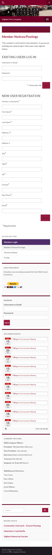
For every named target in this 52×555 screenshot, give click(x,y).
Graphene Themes (19, 552)
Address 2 (6, 143)
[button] (6, 428)
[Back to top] (46, 549)
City (4, 153)
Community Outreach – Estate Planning (22, 525)
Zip (4, 174)
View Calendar (41, 429)
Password (6, 73)
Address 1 (6, 132)
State (4, 163)
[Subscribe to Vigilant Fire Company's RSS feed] (3, 2)
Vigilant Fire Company (11, 19)
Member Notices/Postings (14, 247)
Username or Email (9, 63)
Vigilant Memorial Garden (16, 536)
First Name (7, 111)
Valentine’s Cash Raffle (14, 531)
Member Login (20, 30)
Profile (6, 258)
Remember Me (36, 85)
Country (5, 184)
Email (4, 205)
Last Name (7, 122)
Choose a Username (11, 101)
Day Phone (7, 194)
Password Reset (10, 252)
